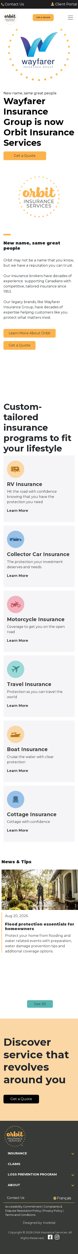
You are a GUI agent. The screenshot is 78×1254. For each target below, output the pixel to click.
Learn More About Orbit (29, 333)
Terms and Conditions (20, 1214)
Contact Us (14, 4)
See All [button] (40, 1004)
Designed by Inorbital (39, 1223)
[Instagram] (57, 1238)
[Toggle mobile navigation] (70, 17)
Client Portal (66, 4)
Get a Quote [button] (25, 156)
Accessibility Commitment (23, 1206)
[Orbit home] (10, 17)
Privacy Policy (52, 1210)
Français (64, 1198)
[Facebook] (50, 1238)
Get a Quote (19, 345)
